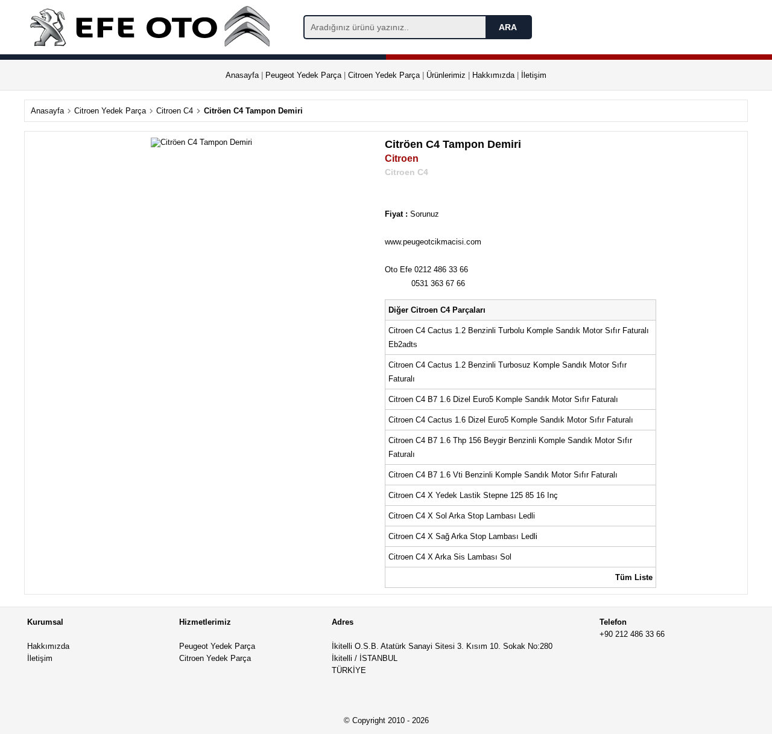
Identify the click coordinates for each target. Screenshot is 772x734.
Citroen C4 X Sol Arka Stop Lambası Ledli (462, 515)
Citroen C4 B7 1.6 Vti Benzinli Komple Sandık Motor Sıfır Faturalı (504, 474)
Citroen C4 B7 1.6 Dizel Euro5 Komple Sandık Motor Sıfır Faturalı (504, 399)
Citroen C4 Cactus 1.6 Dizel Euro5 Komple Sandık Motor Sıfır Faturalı (512, 419)
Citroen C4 (174, 110)
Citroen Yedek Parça (384, 75)
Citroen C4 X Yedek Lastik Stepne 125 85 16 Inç (474, 495)
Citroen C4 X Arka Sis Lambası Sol (451, 556)
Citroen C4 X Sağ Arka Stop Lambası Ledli (464, 536)
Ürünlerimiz (446, 75)
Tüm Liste (634, 577)
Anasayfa (242, 75)
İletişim (533, 75)
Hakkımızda (493, 75)
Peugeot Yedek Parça (303, 75)
